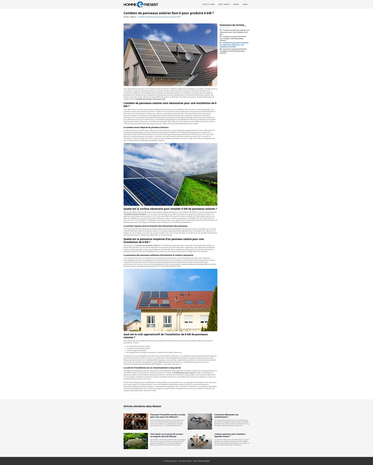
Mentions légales (204, 461)
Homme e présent (171, 461)
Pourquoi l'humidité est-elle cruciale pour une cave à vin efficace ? (167, 415)
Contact (195, 461)
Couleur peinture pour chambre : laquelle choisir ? (230, 435)
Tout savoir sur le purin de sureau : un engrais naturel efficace (167, 435)
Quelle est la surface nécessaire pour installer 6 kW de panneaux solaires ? (233, 38)
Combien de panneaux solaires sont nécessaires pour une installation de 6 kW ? (234, 32)
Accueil (126, 17)
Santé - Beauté (224, 4)
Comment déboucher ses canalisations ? (226, 415)
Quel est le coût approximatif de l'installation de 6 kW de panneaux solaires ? (233, 51)
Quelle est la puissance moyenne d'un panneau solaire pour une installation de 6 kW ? (234, 45)
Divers (245, 4)
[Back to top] (367, 459)
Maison (236, 4)
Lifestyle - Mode (208, 4)
